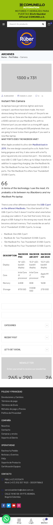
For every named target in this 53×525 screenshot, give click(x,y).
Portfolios (13, 57)
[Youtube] (14, 505)
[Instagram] (19, 505)
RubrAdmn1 (9, 96)
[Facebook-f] (3, 505)
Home (4, 57)
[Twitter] (9, 505)
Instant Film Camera (13, 101)
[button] (6, 519)
